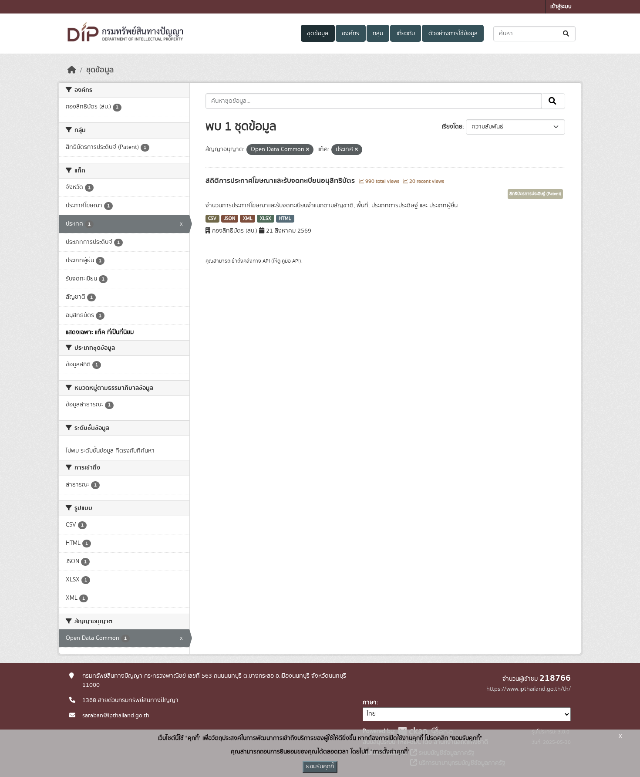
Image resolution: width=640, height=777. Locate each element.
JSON (229, 218)
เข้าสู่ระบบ (561, 7)
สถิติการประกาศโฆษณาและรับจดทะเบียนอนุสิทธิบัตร (281, 180)
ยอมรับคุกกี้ (320, 766)
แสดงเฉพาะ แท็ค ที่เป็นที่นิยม (100, 332)
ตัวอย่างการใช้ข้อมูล (453, 33)
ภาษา (370, 702)
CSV (212, 218)
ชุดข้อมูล (317, 33)
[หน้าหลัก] (71, 70)
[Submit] (566, 33)
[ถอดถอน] (307, 149)
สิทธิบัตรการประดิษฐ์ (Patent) (535, 194)
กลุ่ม (378, 33)
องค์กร (350, 33)
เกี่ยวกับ (406, 33)
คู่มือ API (291, 261)
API (266, 261)
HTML (285, 218)
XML (248, 218)
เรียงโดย (452, 126)
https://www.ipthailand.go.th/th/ (528, 689)
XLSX (265, 218)
